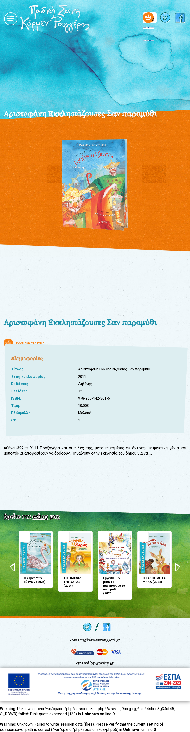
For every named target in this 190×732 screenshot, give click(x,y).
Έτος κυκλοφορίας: (29, 376)
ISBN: (16, 398)
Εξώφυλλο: (21, 413)
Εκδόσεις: (20, 384)
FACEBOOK (180, 17)
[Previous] (12, 567)
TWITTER (165, 17)
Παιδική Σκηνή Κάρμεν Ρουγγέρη (72, 19)
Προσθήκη (24, 536)
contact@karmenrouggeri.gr (95, 640)
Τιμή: (15, 405)
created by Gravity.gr (95, 663)
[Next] (177, 567)
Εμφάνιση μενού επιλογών (11, 19)
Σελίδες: (19, 391)
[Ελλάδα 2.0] (148, 29)
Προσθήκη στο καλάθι (31, 343)
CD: (14, 420)
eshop (40, 516)
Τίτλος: (17, 369)
